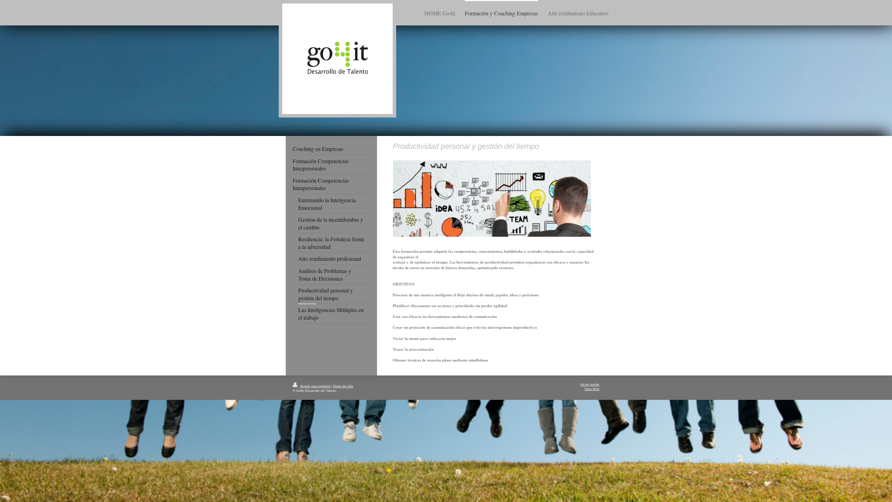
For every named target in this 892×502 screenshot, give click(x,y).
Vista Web (591, 389)
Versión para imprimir (315, 386)
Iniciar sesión (589, 384)
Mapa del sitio (343, 386)
